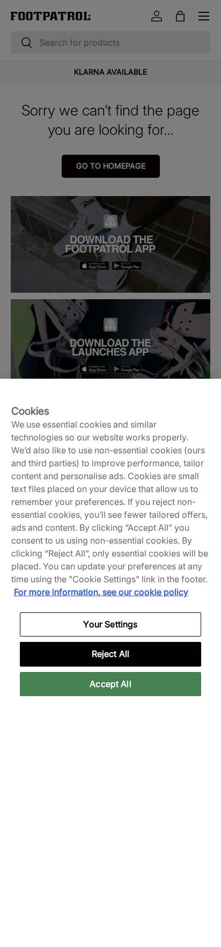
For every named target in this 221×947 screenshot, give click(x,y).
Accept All (110, 683)
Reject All (111, 653)
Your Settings (110, 624)
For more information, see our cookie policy (101, 592)
